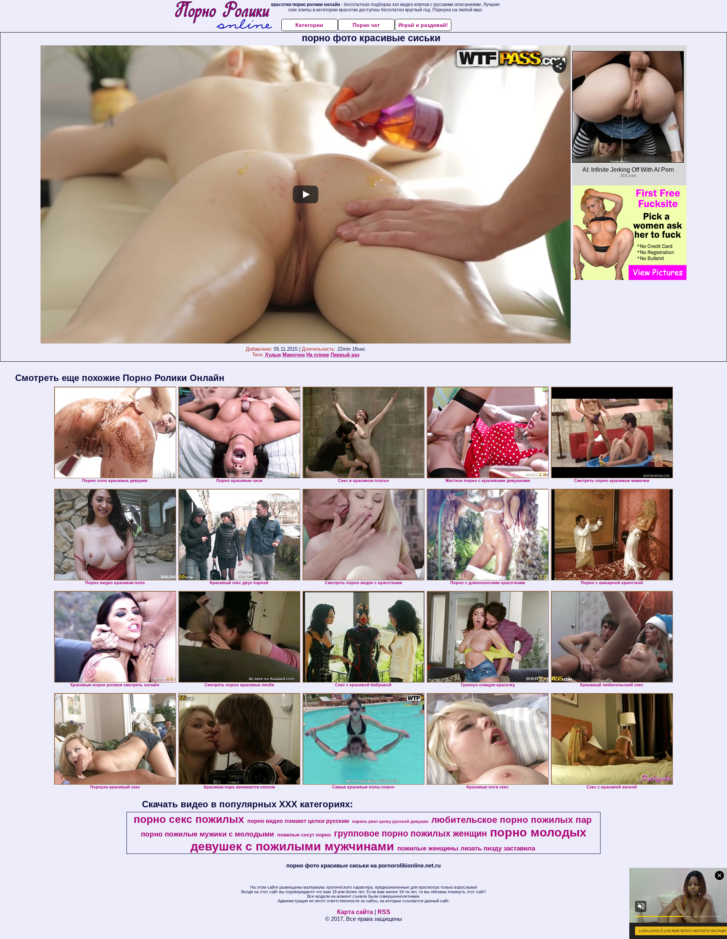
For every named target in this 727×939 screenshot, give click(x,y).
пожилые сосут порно (304, 835)
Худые (273, 355)
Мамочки (293, 355)
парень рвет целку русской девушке (390, 821)
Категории (309, 25)
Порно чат (366, 25)
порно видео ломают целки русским (298, 821)
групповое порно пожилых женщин (410, 833)
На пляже (317, 355)
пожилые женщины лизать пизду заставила (466, 848)
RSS (384, 912)
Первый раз (345, 355)
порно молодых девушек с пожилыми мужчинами (388, 839)
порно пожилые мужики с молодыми (207, 834)
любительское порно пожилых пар (511, 820)
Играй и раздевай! (423, 25)
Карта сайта (355, 912)
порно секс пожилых (189, 819)
